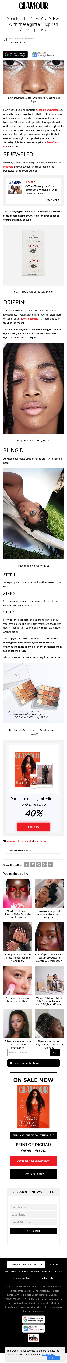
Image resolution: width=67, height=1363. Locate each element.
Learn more (48, 1354)
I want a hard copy (33, 1173)
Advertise (35, 1271)
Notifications (10, 1271)
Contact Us (57, 1271)
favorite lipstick (29, 318)
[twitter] (32, 865)
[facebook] (26, 865)
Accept (54, 1357)
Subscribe (33, 826)
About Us (46, 1271)
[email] (50, 865)
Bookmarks (23, 1271)
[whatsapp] (44, 865)
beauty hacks (25, 840)
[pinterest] (38, 865)
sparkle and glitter (47, 109)
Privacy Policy (48, 1278)
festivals (8, 166)
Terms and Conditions (22, 1278)
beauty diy (40, 840)
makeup (11, 840)
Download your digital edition (33, 1160)
